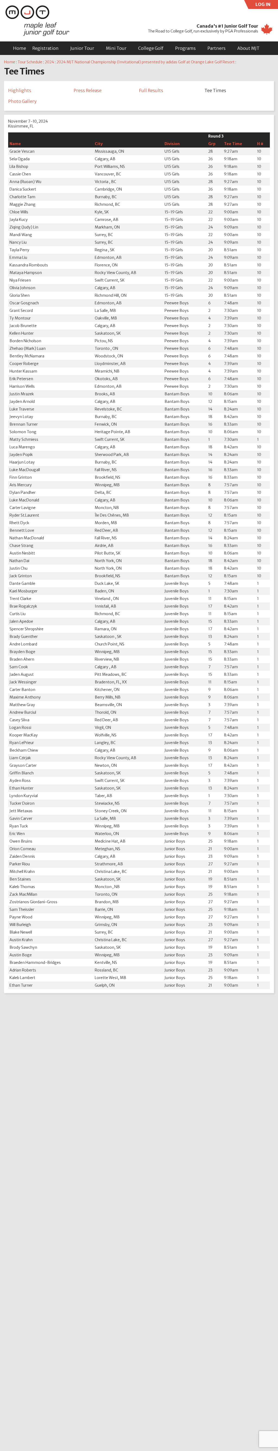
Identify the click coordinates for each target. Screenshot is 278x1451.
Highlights (19, 90)
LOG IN (266, 5)
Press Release (88, 90)
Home (19, 48)
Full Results (151, 90)
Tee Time (233, 143)
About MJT (248, 48)
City (99, 143)
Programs (185, 48)
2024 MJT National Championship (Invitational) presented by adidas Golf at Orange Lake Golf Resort (145, 62)
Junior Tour (82, 48)
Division (172, 143)
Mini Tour (116, 48)
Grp (212, 143)
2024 (49, 62)
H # (260, 143)
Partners (216, 48)
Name (15, 143)
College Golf (150, 48)
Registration (45, 48)
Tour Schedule (30, 62)
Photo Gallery (22, 101)
